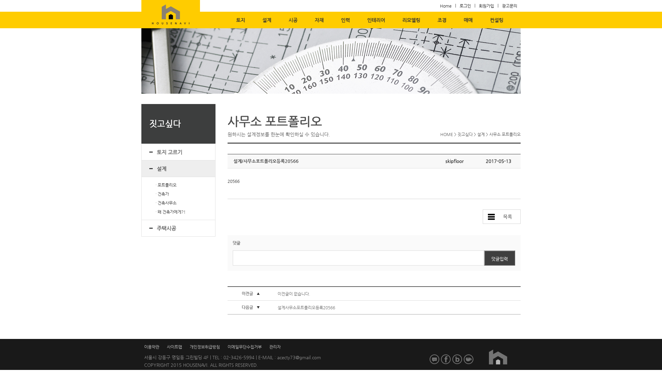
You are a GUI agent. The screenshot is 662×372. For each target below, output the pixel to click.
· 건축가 (162, 194)
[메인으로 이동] (498, 357)
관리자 (275, 346)
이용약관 (151, 346)
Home (446, 5)
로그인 (465, 5)
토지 (240, 20)
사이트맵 (174, 346)
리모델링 (411, 20)
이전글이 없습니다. (294, 293)
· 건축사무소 (166, 202)
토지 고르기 (169, 152)
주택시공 (166, 228)
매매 (468, 20)
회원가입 (486, 5)
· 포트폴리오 (166, 185)
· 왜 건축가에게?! (170, 211)
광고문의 (509, 5)
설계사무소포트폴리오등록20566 (306, 307)
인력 (345, 20)
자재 (319, 20)
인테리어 (376, 20)
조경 (442, 20)
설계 (266, 20)
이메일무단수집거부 (245, 346)
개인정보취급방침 (205, 346)
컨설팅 (496, 20)
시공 (293, 20)
